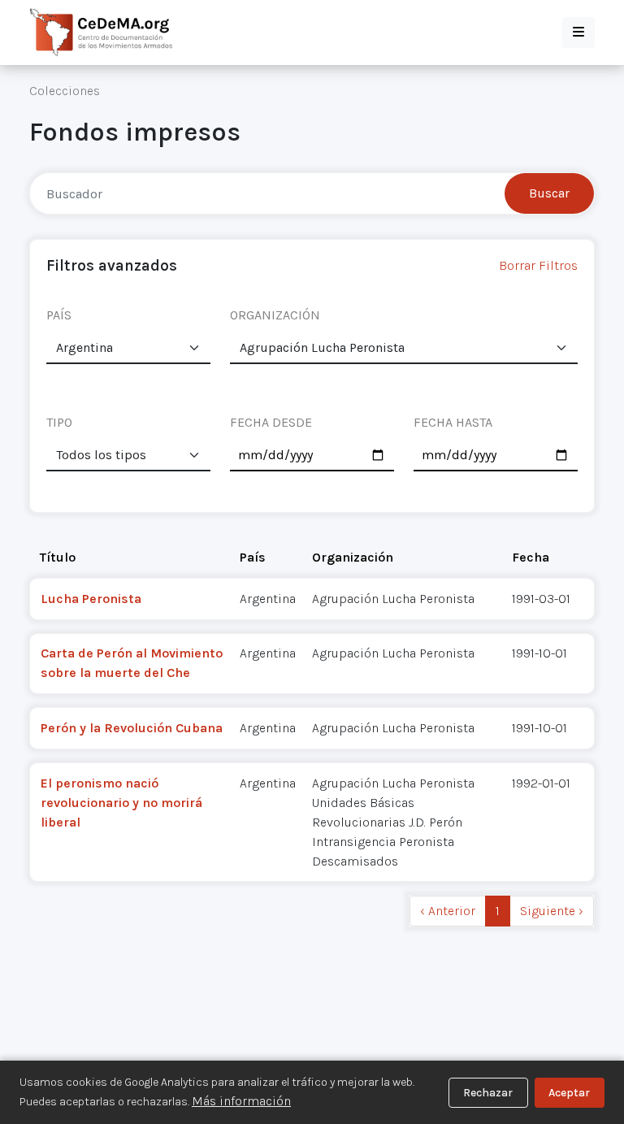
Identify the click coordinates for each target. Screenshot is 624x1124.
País (253, 557)
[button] (578, 32)
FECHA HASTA (453, 422)
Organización (352, 557)
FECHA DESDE (271, 422)
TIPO (59, 422)
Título (58, 557)
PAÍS (59, 315)
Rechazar (488, 1093)
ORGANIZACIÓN (275, 315)
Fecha (530, 557)
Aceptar (569, 1093)
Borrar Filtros (538, 265)
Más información (241, 1101)
